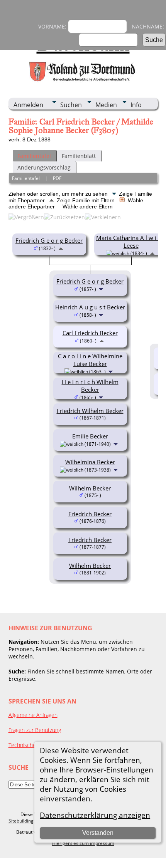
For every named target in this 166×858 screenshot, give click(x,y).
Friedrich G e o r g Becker (49, 240)
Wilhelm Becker (90, 488)
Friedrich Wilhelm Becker (90, 411)
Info (136, 105)
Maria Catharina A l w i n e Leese (131, 241)
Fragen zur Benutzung (34, 730)
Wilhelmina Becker (90, 462)
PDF (57, 178)
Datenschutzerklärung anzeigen (95, 815)
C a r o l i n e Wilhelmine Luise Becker (90, 360)
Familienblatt (79, 156)
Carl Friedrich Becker (90, 333)
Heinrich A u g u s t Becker (90, 307)
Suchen (71, 105)
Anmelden (28, 105)
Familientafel (34, 156)
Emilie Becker (90, 436)
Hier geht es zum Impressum (83, 843)
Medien (106, 105)
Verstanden (97, 832)
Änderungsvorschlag (44, 167)
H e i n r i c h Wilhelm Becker (90, 385)
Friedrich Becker (90, 514)
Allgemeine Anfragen (33, 715)
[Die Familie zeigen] (102, 288)
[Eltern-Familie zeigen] (60, 248)
